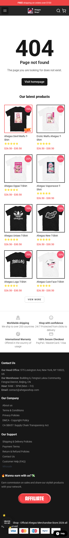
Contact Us (8, 456)
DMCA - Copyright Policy (15, 420)
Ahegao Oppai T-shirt (15, 185)
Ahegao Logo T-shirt (15, 281)
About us (7, 405)
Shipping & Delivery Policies (17, 441)
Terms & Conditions (13, 410)
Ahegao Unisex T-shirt (16, 235)
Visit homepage (34, 81)
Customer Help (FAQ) (14, 461)
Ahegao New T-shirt (47, 235)
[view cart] (64, 11)
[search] (58, 11)
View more (34, 299)
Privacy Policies (10, 415)
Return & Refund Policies (15, 451)
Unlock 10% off (7, 522)
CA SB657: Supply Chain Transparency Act (25, 425)
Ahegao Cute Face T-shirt (50, 281)
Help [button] (63, 533)
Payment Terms (11, 446)
